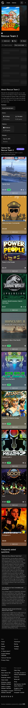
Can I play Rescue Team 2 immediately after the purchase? (12, 588)
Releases (4, 135)
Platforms (4, 124)
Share (24, 41)
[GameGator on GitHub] (12, 696)
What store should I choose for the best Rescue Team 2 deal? (11, 609)
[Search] (21, 2)
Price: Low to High (19, 45)
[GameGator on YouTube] (6, 696)
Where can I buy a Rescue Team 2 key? (12, 556)
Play (15, 41)
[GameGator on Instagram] (2, 696)
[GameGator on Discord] (10, 696)
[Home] (2, 2)
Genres (4, 113)
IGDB (20, 704)
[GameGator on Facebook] (4, 696)
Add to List (6, 41)
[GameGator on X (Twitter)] (8, 696)
